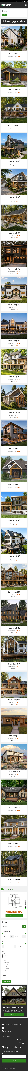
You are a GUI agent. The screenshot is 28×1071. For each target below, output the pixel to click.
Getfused (8, 1036)
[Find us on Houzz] (27, 1)
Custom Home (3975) (14, 125)
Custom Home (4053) (14, 269)
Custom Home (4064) (14, 233)
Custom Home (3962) (14, 879)
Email (3, 1053)
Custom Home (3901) (14, 699)
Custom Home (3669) (14, 628)
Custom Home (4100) (14, 304)
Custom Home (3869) (14, 556)
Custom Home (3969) (14, 520)
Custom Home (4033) (14, 448)
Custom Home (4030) (14, 735)
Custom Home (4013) (14, 807)
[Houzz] (23, 1039)
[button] (26, 5)
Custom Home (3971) (14, 771)
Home (3, 1021)
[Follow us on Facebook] (24, 1)
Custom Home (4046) (14, 161)
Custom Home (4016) (14, 484)
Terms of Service (9, 1068)
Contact (14, 1021)
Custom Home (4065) (14, 197)
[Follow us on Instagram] (25, 1)
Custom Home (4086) (14, 412)
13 (12, 889)
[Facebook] (17, 1039)
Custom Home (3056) (14, 340)
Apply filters (7, 981)
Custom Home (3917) (14, 664)
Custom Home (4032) (14, 89)
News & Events (8, 1021)
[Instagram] (20, 1039)
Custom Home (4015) (14, 53)
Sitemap (18, 1021)
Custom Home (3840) (14, 376)
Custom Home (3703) (14, 592)
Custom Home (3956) (14, 843)
